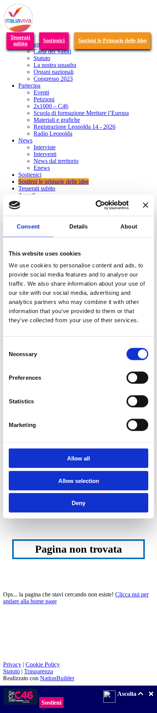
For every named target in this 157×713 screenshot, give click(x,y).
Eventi (41, 92)
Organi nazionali (54, 72)
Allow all (78, 458)
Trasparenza (38, 671)
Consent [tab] (28, 226)
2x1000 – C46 (51, 106)
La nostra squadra (55, 65)
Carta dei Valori (52, 51)
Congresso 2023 (53, 78)
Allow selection (78, 480)
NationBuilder (57, 678)
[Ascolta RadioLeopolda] (109, 697)
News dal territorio (56, 161)
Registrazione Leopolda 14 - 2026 (74, 126)
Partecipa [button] (29, 85)
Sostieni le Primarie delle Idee (112, 40)
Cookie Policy (43, 664)
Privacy (12, 664)
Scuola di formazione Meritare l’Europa (81, 113)
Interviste (45, 147)
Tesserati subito (36, 188)
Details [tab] (78, 226)
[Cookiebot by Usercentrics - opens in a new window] (97, 205)
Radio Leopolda (53, 133)
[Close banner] (145, 205)
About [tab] (128, 226)
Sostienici (54, 40)
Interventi (45, 154)
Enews (42, 168)
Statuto (42, 58)
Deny (78, 503)
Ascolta (127, 694)
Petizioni (44, 99)
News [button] (25, 140)
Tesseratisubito (20, 40)
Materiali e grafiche (57, 120)
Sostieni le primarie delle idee (53, 181)
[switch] (137, 378)
